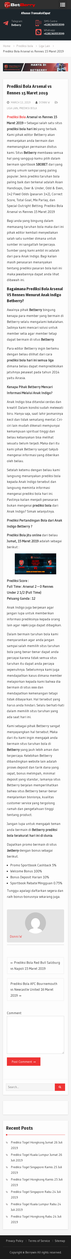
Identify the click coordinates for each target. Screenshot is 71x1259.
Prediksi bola (28, 108)
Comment (14, 1013)
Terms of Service (39, 1241)
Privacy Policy (14, 1241)
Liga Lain (12, 108)
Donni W (44, 102)
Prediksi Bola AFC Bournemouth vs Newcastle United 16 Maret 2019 (33, 990)
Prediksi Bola (16, 117)
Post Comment (22, 1062)
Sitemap (60, 1241)
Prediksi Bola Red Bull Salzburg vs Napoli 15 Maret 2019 (35, 965)
